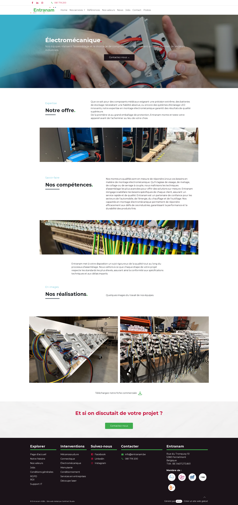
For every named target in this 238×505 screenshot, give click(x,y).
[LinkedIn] (37, 3)
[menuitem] (64, 10)
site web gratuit (200, 501)
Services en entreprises (73, 476)
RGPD (33, 476)
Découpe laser (68, 480)
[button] (204, 497)
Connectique (67, 458)
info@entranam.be (135, 454)
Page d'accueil (38, 454)
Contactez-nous (119, 426)
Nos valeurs (36, 463)
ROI (32, 479)
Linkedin (99, 458)
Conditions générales (41, 472)
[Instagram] (42, 3)
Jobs (32, 467)
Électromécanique (70, 463)
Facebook (100, 454)
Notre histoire (37, 458)
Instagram (100, 463)
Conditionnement (70, 472)
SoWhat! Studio (68, 501)
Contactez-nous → (119, 57)
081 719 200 (60, 3)
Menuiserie (66, 467)
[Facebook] (32, 3)
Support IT (36, 484)
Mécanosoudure (69, 454)
